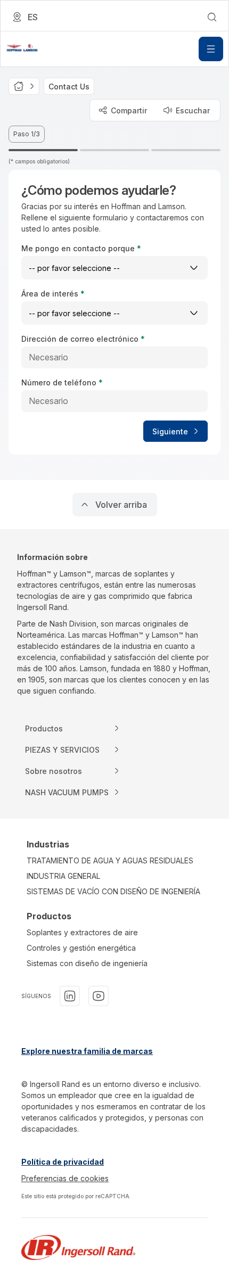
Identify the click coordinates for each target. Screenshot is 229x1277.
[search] (212, 17)
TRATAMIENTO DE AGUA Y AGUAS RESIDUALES (110, 860)
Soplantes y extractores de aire (82, 932)
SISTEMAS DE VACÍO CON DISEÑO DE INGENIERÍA (113, 891)
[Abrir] (211, 49)
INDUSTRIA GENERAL (63, 875)
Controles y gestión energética (81, 947)
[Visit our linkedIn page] (70, 996)
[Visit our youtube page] (98, 996)
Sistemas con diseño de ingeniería (87, 963)
